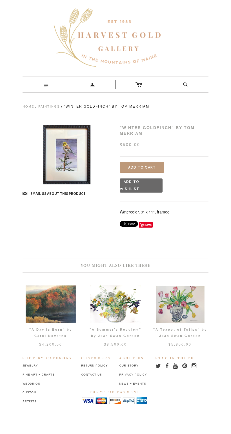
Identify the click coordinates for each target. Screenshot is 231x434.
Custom (29, 392)
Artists (30, 401)
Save (148, 225)
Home (28, 106)
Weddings (31, 383)
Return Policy (94, 365)
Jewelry (30, 365)
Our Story (129, 365)
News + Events (132, 383)
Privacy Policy (133, 374)
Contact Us (91, 374)
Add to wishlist (129, 185)
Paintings (49, 106)
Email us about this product (54, 193)
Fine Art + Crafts (39, 374)
